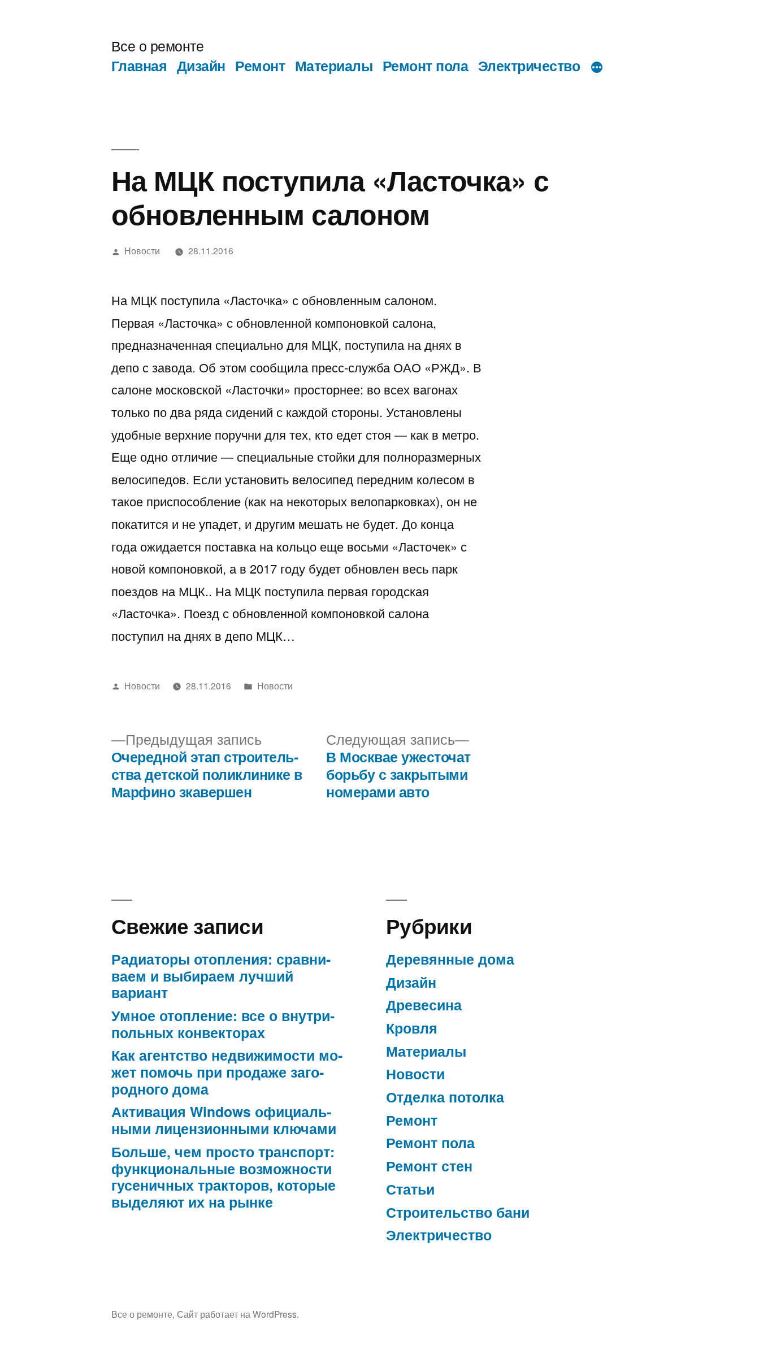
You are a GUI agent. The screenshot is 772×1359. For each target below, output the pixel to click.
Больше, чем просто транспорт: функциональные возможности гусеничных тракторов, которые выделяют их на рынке (223, 1176)
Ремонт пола (426, 65)
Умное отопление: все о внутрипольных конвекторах (223, 1024)
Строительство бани (458, 1212)
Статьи (410, 1189)
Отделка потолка (445, 1097)
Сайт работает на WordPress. (238, 1314)
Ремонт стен (429, 1166)
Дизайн (201, 65)
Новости (142, 250)
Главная (139, 65)
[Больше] (597, 68)
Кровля (411, 1028)
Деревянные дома (450, 959)
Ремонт (260, 65)
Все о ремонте (157, 45)
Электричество (529, 65)
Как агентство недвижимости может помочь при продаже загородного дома (226, 1072)
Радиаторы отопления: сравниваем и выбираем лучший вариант (221, 975)
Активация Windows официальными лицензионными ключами (223, 1120)
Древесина (424, 1005)
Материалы (334, 65)
